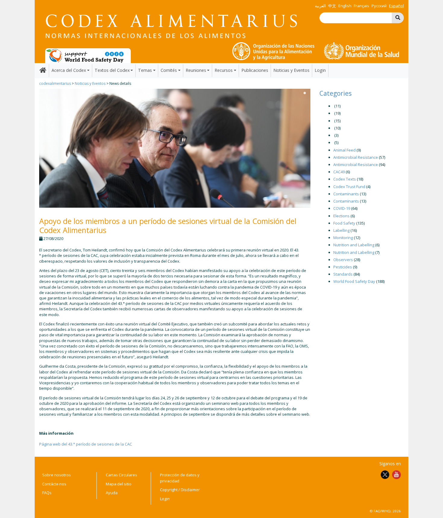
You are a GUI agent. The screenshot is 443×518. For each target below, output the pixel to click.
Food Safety (344, 223)
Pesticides (342, 267)
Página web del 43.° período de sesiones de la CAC (85, 444)
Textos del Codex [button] (112, 70)
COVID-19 (341, 208)
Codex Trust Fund (349, 186)
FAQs (47, 492)
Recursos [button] (224, 70)
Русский (379, 5)
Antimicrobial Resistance (355, 157)
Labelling (341, 230)
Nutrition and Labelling (353, 245)
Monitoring (343, 237)
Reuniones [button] (196, 70)
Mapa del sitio (118, 484)
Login (320, 70)
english (344, 5)
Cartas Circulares (121, 475)
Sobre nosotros (56, 475)
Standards (343, 274)
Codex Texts (344, 179)
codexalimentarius (55, 83)
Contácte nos (54, 484)
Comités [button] (169, 70)
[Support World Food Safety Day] (88, 55)
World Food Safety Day (354, 281)
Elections (341, 216)
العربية (320, 5)
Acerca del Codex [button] (69, 70)
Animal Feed (344, 150)
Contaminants (346, 194)
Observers (343, 259)
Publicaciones (254, 70)
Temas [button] (145, 70)
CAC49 (339, 171)
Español (396, 5)
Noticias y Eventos (291, 70)
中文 (332, 5)
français (361, 5)
